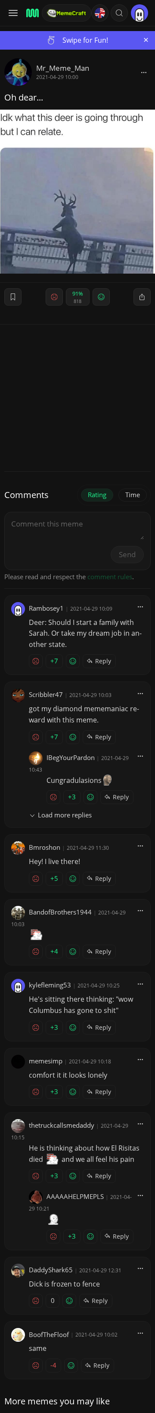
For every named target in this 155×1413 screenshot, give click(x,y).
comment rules (109, 576)
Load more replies (65, 815)
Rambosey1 (46, 608)
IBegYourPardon (70, 757)
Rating (97, 494)
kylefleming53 (50, 985)
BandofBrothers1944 (60, 912)
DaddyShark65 (50, 1269)
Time (132, 494)
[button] (119, 13)
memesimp (45, 1061)
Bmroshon (44, 847)
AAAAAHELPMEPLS (75, 1196)
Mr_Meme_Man (62, 68)
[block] (144, 72)
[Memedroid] (31, 13)
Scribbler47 (46, 694)
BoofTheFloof (49, 1334)
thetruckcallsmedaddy (61, 1125)
